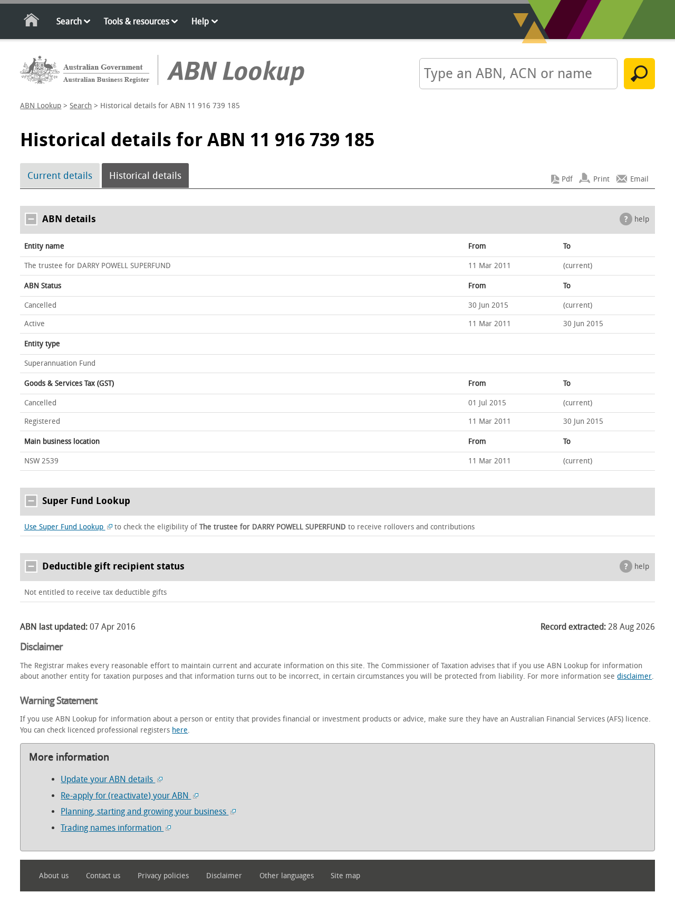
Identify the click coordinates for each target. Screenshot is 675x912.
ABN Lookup (40, 105)
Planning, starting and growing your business (144, 811)
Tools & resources (136, 21)
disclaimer (634, 676)
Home (32, 21)
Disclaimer (224, 875)
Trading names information (112, 828)
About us (54, 875)
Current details (59, 176)
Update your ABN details (108, 779)
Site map (345, 875)
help (641, 219)
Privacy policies (163, 875)
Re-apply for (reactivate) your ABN (126, 796)
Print (601, 179)
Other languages (286, 875)
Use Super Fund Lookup (64, 526)
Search (69, 21)
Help (200, 21)
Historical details (145, 176)
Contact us (103, 875)
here (180, 730)
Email (639, 179)
